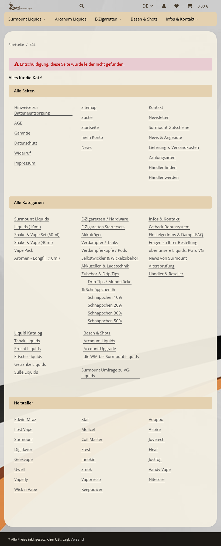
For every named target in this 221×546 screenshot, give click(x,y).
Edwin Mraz (25, 419)
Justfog (155, 459)
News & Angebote (165, 137)
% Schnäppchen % (98, 289)
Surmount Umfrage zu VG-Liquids (105, 372)
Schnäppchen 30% (105, 313)
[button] (104, 6)
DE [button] (145, 6)
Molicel (88, 429)
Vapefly (21, 479)
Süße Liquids (26, 372)
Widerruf (22, 153)
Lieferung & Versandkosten (174, 147)
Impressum (24, 163)
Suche (86, 117)
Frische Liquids (28, 356)
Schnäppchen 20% (105, 305)
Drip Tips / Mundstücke (109, 281)
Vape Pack (23, 250)
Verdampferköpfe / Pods (104, 250)
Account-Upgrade (100, 348)
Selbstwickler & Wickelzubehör (109, 258)
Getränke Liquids (30, 364)
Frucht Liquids (27, 348)
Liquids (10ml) (27, 226)
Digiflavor (23, 449)
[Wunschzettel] (176, 6)
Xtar (85, 419)
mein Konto (92, 137)
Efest (85, 449)
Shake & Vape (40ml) (33, 242)
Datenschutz (25, 143)
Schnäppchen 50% (105, 320)
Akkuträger (91, 234)
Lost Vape (23, 429)
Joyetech (156, 439)
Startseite (90, 127)
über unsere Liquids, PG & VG (176, 250)
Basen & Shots (97, 333)
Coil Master (91, 439)
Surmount (23, 439)
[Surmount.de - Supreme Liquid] (20, 6)
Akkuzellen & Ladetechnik (105, 266)
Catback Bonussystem (169, 226)
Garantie (22, 133)
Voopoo (156, 419)
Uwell (19, 469)
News (86, 147)
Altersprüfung (161, 266)
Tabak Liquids (27, 340)
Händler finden (163, 167)
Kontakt (156, 107)
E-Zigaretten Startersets (103, 226)
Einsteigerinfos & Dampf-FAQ (176, 234)
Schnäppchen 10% (105, 297)
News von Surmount (168, 258)
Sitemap (88, 107)
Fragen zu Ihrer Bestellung (173, 242)
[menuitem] (27, 19)
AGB (18, 123)
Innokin (88, 459)
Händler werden (164, 177)
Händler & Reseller (166, 273)
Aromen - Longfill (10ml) (37, 258)
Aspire (155, 429)
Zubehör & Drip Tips (100, 273)
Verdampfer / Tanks (99, 242)
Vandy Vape (160, 469)
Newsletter (159, 117)
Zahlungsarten (162, 157)
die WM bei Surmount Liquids (111, 356)
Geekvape (23, 459)
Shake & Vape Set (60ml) (36, 234)
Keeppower (91, 489)
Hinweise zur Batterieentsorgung (32, 110)
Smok (86, 469)
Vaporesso (91, 479)
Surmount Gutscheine (169, 127)
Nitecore (156, 479)
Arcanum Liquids (99, 340)
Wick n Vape (25, 489)
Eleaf (153, 449)
